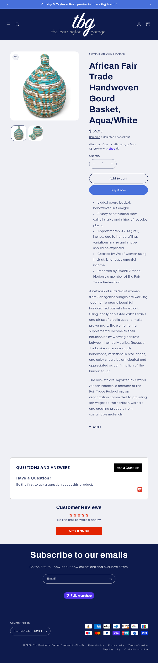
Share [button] (97, 426)
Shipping (94, 137)
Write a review (79, 530)
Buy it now (119, 190)
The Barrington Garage (46, 645)
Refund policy (96, 645)
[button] (8, 24)
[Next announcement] (150, 4)
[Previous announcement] (7, 4)
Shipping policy (111, 649)
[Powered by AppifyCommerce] (139, 489)
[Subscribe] (110, 579)
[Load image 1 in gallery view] (18, 133)
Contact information (136, 649)
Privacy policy (116, 645)
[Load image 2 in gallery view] (35, 133)
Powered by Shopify (72, 645)
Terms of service (138, 645)
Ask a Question (128, 467)
